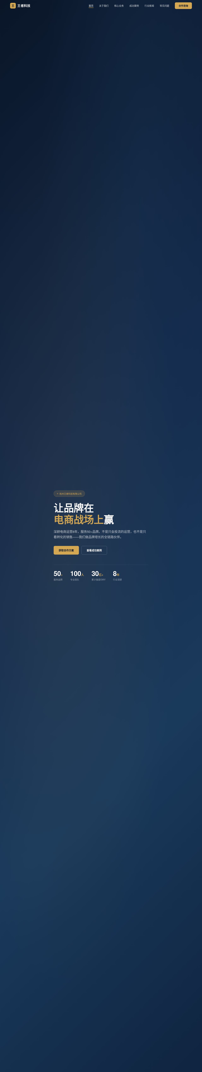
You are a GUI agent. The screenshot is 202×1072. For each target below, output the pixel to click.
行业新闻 (149, 5)
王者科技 (21, 5)
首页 (91, 5)
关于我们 (104, 5)
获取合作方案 (66, 550)
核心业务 (119, 5)
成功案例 (134, 5)
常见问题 (164, 5)
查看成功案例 (94, 550)
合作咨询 (183, 5)
